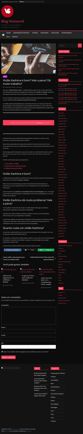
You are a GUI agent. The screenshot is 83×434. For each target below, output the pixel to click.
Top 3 (59, 275)
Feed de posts (62, 298)
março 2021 (61, 166)
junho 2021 (61, 161)
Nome (3, 327)
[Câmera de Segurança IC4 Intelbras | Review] (9, 269)
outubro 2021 (62, 150)
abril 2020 (61, 185)
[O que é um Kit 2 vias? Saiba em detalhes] (28, 269)
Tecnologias (55, 33)
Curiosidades (44, 33)
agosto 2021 (61, 156)
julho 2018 (61, 233)
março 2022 (61, 137)
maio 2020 (61, 182)
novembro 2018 (62, 223)
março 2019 (61, 217)
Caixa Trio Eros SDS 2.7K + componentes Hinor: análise (46, 281)
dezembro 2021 (62, 145)
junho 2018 (61, 236)
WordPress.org (62, 303)
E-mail (3, 335)
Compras (60, 248)
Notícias (60, 264)
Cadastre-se (61, 292)
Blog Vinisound (12, 21)
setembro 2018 (62, 228)
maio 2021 (61, 164)
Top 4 (59, 277)
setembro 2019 (62, 201)
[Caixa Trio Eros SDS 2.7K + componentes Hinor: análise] (47, 269)
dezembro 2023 (62, 118)
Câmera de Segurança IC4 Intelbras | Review (8, 279)
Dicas (59, 253)
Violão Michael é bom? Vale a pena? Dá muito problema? (42, 258)
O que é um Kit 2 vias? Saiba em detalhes (28, 278)
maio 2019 (61, 212)
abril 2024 (61, 113)
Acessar (60, 295)
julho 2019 (61, 206)
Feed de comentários (64, 300)
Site (2, 343)
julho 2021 (61, 158)
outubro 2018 (62, 225)
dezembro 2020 (62, 174)
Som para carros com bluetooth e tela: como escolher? (40, 388)
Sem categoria (62, 269)
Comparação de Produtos (21, 33)
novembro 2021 (62, 148)
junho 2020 (61, 180)
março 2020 (61, 188)
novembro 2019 (62, 196)
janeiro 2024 (61, 115)
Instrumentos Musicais (64, 261)
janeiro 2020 (61, 190)
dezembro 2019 (62, 193)
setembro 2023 (62, 126)
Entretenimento (67, 33)
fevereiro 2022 (62, 140)
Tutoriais (35, 33)
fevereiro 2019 (62, 220)
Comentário (5, 305)
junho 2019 (61, 209)
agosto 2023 (61, 129)
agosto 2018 (61, 231)
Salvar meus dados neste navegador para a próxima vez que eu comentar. (26, 352)
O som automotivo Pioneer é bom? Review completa (40, 381)
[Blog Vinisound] (3, 35)
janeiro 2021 (61, 172)
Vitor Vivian (19, 87)
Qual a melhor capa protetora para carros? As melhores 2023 (14, 258)
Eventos (14, 36)
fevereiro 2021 (62, 169)
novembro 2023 (62, 121)
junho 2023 (61, 134)
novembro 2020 (62, 177)
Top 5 (8, 36)
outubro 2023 (62, 123)
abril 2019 (61, 214)
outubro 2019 (62, 198)
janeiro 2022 (61, 142)
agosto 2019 (61, 204)
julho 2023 (61, 132)
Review (8, 33)
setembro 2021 (62, 153)
